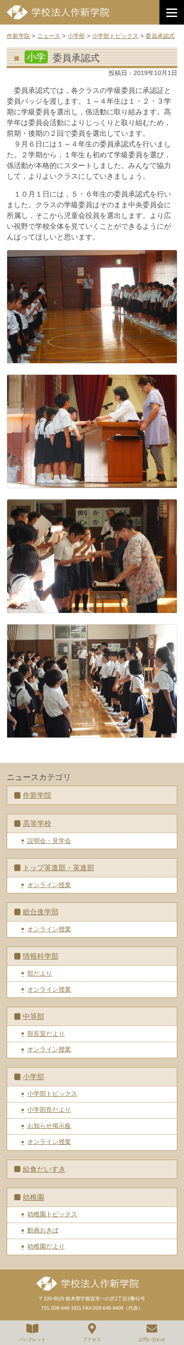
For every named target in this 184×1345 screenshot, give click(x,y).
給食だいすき (44, 1169)
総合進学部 (41, 912)
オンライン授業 (49, 884)
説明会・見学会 (49, 840)
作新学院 (37, 795)
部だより (39, 973)
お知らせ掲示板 (49, 1125)
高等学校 (37, 823)
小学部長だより (49, 1109)
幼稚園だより (46, 1246)
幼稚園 (33, 1197)
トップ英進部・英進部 (58, 868)
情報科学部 (41, 956)
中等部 (33, 1016)
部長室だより (46, 1033)
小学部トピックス (52, 1093)
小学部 (33, 1077)
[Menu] (171, 12)
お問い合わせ (151, 1339)
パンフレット (32, 1339)
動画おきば (43, 1230)
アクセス (92, 1339)
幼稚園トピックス (52, 1214)
